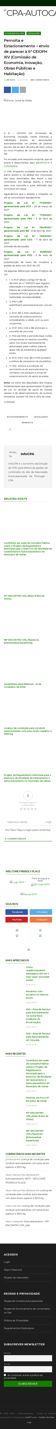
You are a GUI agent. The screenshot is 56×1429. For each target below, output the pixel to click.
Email (7, 1364)
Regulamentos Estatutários (19, 1328)
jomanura (10, 1159)
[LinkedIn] (37, 429)
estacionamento (17, 417)
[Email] (16, 429)
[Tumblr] (43, 429)
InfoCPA (11, 80)
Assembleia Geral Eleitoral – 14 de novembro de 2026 (22, 685)
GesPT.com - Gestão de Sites (39, 1417)
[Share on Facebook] (7, 90)
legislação (41, 417)
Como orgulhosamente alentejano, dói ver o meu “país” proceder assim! (37, 974)
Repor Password (13, 1269)
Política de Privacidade (16, 1320)
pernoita (27, 423)
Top (28, 1422)
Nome (7, 1353)
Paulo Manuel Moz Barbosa (20, 1174)
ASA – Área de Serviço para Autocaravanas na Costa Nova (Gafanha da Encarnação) (38, 1016)
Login (48, 822)
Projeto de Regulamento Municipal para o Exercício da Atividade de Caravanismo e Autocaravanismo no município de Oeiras (27, 778)
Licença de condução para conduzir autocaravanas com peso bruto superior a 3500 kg (28, 731)
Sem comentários (39, 80)
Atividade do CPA (14, 33)
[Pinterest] (32, 429)
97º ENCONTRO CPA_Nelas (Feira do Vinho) (37, 1116)
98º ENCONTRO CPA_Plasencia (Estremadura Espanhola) (21, 641)
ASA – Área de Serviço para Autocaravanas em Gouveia (38, 1036)
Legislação (34, 33)
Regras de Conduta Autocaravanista (23, 1301)
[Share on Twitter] (15, 90)
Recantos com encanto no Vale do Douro (37, 994)
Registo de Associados (16, 1277)
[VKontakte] (48, 429)
